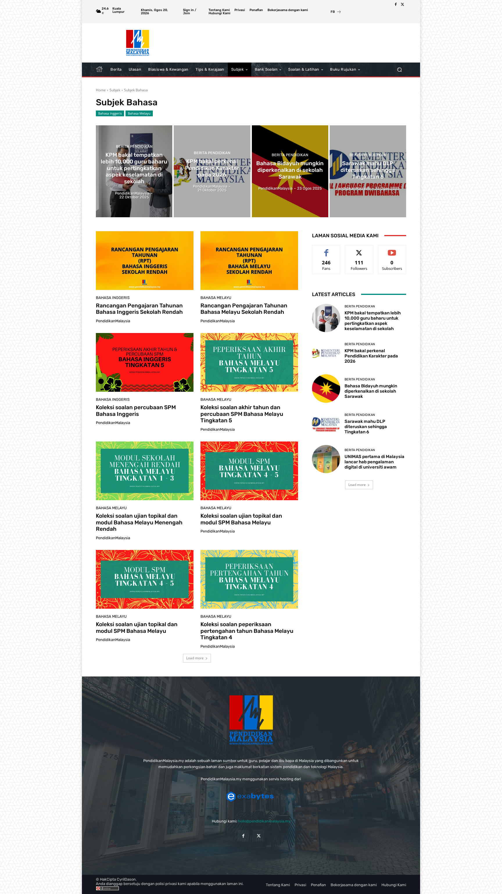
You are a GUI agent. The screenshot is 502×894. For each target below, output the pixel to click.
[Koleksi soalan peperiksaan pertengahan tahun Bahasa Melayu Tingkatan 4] (249, 579)
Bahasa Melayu (139, 113)
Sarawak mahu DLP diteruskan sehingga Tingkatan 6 (366, 426)
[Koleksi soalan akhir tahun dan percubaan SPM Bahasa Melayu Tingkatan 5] (249, 362)
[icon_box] (336, 12)
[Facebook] (395, 4)
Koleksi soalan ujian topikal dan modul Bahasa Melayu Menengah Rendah (139, 522)
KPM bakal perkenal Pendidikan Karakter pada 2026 (371, 356)
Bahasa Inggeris (110, 113)
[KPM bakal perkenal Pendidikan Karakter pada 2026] (212, 171)
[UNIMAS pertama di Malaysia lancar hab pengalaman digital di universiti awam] (326, 459)
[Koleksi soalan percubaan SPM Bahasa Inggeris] (144, 362)
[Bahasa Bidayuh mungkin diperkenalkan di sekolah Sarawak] (290, 171)
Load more (195, 658)
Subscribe (392, 249)
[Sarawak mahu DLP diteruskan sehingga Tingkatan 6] (368, 171)
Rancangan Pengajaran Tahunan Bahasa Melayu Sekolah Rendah (243, 309)
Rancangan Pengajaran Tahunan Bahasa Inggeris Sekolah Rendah (139, 309)
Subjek (115, 90)
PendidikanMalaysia (113, 321)
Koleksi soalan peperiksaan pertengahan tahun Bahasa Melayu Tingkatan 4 (246, 631)
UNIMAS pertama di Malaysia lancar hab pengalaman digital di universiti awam (374, 462)
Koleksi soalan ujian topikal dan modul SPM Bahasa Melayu (241, 519)
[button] (399, 69)
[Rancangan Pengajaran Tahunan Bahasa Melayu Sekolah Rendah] (249, 260)
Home (101, 90)
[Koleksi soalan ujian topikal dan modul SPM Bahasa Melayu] (249, 470)
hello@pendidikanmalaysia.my (264, 821)
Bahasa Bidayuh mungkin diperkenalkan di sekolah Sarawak (371, 391)
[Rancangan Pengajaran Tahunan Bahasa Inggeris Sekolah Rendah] (144, 260)
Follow (359, 249)
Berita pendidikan (134, 146)
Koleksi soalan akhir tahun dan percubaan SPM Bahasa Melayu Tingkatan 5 (241, 414)
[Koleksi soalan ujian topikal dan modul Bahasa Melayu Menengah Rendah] (144, 470)
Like (326, 249)
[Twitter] (402, 4)
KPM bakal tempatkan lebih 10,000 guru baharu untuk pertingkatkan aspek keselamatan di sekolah (373, 320)
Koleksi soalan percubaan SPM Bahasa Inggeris (136, 410)
